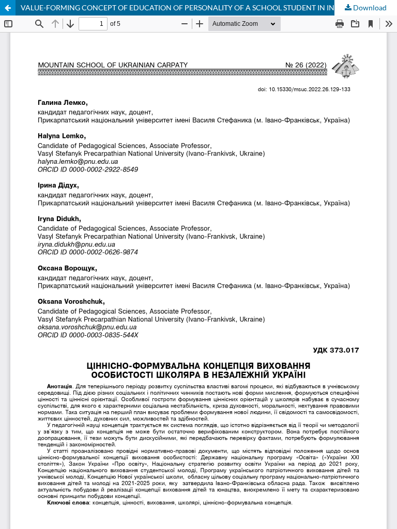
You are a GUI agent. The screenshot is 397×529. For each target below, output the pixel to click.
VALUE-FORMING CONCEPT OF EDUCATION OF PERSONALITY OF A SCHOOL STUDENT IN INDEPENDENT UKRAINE (209, 7)
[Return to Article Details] (8, 7)
